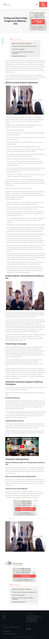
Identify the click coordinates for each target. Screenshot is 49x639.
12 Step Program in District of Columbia (34, 617)
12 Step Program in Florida (31, 618)
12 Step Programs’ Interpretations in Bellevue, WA (24, 46)
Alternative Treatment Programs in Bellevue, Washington (23, 52)
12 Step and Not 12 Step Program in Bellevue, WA (15, 20)
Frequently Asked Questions (19, 56)
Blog (3, 617)
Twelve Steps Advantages (18, 49)
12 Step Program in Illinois (31, 621)
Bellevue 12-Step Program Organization (21, 43)
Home (3, 615)
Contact (4, 618)
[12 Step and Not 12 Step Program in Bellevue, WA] (25, 536)
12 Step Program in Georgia (31, 620)
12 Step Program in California (32, 615)
